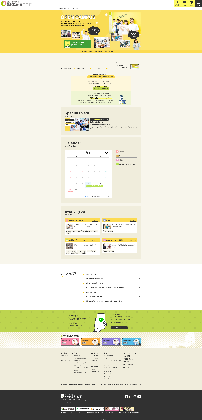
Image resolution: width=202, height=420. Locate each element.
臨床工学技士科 (77, 365)
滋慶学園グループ (124, 412)
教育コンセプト (66, 358)
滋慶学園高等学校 (135, 412)
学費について (95, 360)
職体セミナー (105, 412)
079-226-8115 (76, 402)
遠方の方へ (108, 358)
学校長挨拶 (65, 363)
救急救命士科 (77, 370)
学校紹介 (64, 353)
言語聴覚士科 (77, 360)
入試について (95, 355)
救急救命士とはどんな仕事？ (80, 372)
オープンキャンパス (131, 353)
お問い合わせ (129, 359)
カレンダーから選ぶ (66, 68)
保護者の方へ (109, 363)
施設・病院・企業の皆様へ (112, 367)
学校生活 (108, 371)
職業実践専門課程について (92, 384)
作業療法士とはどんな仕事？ (80, 358)
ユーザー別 (109, 353)
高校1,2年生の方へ (110, 355)
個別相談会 (88, 196)
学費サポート (95, 363)
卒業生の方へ (109, 365)
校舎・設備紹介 (66, 360)
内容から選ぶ (80, 68)
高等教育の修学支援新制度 (76, 384)
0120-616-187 (68, 402)
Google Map (86, 400)
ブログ (127, 362)
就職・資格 (95, 366)
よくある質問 (96, 68)
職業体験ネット (114, 412)
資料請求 (127, 356)
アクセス (127, 367)
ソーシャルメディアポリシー (133, 384)
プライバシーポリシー (107, 384)
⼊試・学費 (95, 353)
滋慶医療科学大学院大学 (93, 412)
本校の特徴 (65, 355)
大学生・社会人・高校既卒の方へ (113, 360)
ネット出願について (96, 358)
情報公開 (65, 384)
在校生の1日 (108, 376)
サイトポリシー (119, 384)
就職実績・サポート (96, 369)
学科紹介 (76, 353)
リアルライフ (109, 374)
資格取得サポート (96, 371)
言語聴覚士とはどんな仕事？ (80, 363)
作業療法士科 (77, 355)
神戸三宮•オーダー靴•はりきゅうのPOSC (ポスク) (74, 412)
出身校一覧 (108, 378)
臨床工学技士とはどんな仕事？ (81, 367)
